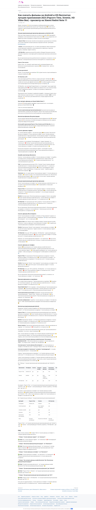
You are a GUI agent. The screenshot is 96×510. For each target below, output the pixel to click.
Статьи (65, 500)
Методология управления (36, 5)
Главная (19, 10)
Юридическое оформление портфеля (57, 502)
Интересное (52, 496)
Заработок (46, 496)
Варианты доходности (25, 496)
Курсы (62, 496)
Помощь (34, 500)
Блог (19, 496)
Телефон (32, 502)
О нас (66, 496)
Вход (42, 496)
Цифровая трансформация (23, 5)
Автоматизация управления (63, 5)
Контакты (58, 496)
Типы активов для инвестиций (41, 502)
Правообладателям (48, 500)
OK (71, 508)
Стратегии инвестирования (23, 502)
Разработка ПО (57, 505)
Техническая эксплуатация (36, 7)
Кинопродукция (21, 44)
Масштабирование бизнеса (24, 7)
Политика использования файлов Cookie (65, 498)
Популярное (39, 500)
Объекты (71, 496)
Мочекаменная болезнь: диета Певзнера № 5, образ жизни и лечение (32, 489)
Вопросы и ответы (35, 496)
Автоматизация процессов (35, 505)
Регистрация (55, 500)
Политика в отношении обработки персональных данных (44, 498)
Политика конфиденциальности (24, 500)
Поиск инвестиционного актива (24, 498)
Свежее (61, 500)
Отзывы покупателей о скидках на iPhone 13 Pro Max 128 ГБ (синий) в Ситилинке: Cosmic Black (64, 489)
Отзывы (75, 496)
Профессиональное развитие (49, 5)
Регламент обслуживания (47, 505)
